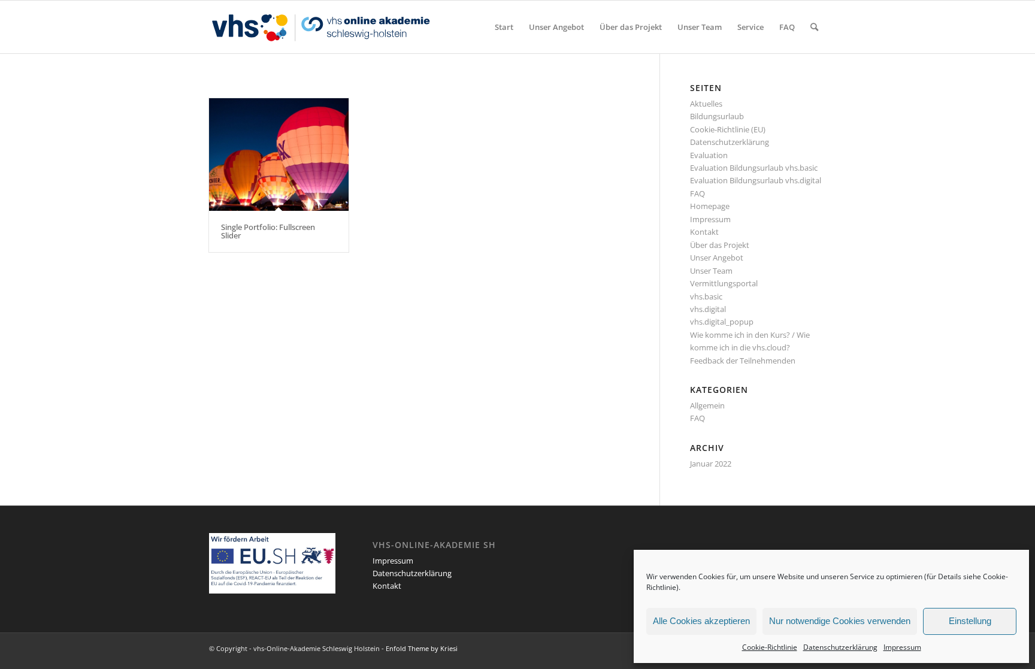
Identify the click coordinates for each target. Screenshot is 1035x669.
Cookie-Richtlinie (769, 647)
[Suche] (814, 27)
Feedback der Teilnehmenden (742, 360)
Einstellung (970, 621)
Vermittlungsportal (724, 283)
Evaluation (709, 155)
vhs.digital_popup (721, 321)
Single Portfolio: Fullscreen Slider (268, 231)
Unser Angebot (716, 257)
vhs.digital (708, 309)
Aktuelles (706, 103)
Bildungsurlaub (717, 116)
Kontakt (704, 231)
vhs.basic (706, 296)
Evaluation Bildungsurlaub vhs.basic (754, 167)
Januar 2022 (710, 463)
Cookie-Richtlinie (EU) (727, 129)
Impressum (902, 647)
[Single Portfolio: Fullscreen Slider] (279, 154)
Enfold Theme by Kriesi (422, 648)
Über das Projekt (719, 245)
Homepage (710, 206)
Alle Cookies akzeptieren (701, 621)
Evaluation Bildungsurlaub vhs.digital (755, 180)
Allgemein (707, 405)
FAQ (697, 193)
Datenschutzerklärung (840, 647)
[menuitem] (504, 27)
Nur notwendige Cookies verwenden (839, 621)
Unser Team (711, 270)
